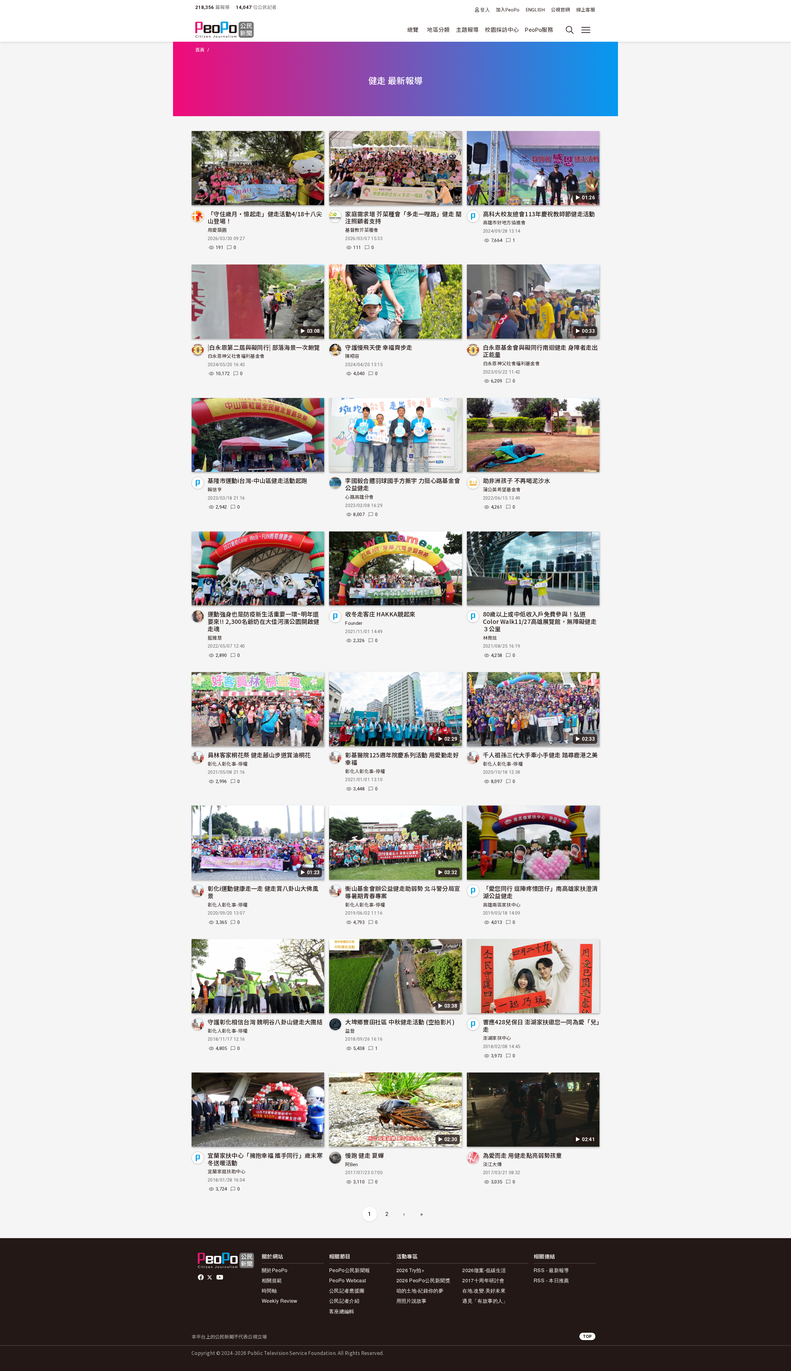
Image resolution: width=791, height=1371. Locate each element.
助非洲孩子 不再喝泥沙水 (516, 480)
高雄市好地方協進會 (504, 223)
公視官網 (560, 10)
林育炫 (490, 638)
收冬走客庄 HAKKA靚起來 (380, 614)
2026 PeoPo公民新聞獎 (423, 1280)
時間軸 (269, 1290)
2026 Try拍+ (410, 1270)
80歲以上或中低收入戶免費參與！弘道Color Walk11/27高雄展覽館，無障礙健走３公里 (540, 621)
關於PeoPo (275, 1270)
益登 (350, 1031)
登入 (485, 9)
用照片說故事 (411, 1300)
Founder (354, 623)
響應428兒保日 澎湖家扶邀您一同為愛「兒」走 (541, 1025)
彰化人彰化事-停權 (227, 764)
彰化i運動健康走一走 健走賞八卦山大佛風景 (263, 892)
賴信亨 (215, 490)
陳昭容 (352, 356)
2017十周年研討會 (483, 1280)
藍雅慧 (215, 638)
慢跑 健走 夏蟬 (364, 1155)
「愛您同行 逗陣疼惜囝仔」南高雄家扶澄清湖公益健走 (540, 892)
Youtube (220, 1277)
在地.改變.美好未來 (483, 1290)
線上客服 (585, 10)
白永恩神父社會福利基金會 (236, 356)
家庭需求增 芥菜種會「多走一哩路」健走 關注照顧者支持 (403, 217)
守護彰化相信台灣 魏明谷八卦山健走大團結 (265, 1022)
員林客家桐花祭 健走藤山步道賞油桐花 (259, 755)
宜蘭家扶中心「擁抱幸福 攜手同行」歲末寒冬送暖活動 (265, 1159)
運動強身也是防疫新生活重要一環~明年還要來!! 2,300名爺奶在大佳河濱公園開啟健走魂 (263, 621)
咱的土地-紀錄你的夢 (420, 1290)
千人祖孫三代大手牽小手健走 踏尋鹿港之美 (540, 755)
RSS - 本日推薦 (551, 1280)
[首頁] (224, 30)
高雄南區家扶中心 (502, 905)
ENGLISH (535, 10)
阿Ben (351, 1164)
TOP (587, 1336)
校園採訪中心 (502, 30)
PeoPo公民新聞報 (349, 1270)
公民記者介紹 (344, 1300)
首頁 (200, 50)
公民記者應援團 (347, 1290)
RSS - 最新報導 (551, 1270)
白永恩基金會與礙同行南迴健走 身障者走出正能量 (540, 351)
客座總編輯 (341, 1311)
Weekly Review (280, 1300)
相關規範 (272, 1280)
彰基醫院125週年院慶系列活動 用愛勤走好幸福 (402, 758)
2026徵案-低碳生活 (484, 1270)
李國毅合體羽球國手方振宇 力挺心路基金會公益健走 (402, 484)
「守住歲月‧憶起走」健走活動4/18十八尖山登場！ (265, 217)
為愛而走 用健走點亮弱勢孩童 (522, 1155)
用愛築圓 (217, 230)
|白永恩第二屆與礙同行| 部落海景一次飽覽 (264, 347)
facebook (201, 1277)
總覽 (413, 30)
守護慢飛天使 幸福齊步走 (378, 347)
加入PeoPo (508, 10)
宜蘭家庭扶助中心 (227, 1171)
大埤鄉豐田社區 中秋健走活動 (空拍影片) (400, 1022)
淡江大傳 (492, 1164)
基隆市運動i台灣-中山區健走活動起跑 (257, 480)
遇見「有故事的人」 (485, 1300)
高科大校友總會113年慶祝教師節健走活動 (539, 213)
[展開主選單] (586, 30)
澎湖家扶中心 (497, 1038)
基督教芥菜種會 (362, 230)
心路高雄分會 (359, 497)
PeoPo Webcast (347, 1280)
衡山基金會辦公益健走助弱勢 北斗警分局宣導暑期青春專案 (402, 892)
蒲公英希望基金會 (502, 490)
